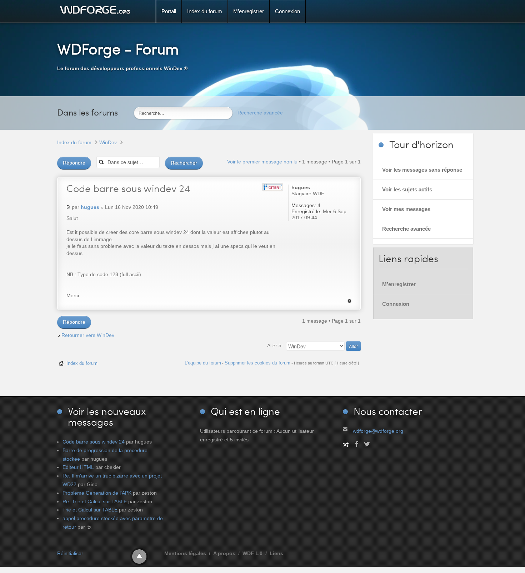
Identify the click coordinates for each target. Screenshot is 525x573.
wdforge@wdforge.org (378, 431)
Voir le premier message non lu (262, 162)
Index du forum (74, 142)
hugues (90, 207)
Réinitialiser (70, 553)
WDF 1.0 (252, 553)
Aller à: (275, 345)
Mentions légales (185, 553)
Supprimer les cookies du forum (257, 363)
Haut (349, 301)
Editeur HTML (78, 467)
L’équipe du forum (203, 363)
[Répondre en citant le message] (272, 187)
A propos (224, 553)
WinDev (108, 142)
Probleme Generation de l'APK (96, 493)
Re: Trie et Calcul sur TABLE (94, 501)
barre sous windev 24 (128, 188)
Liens (276, 553)
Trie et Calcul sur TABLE (90, 510)
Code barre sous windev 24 (93, 442)
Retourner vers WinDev (87, 335)
